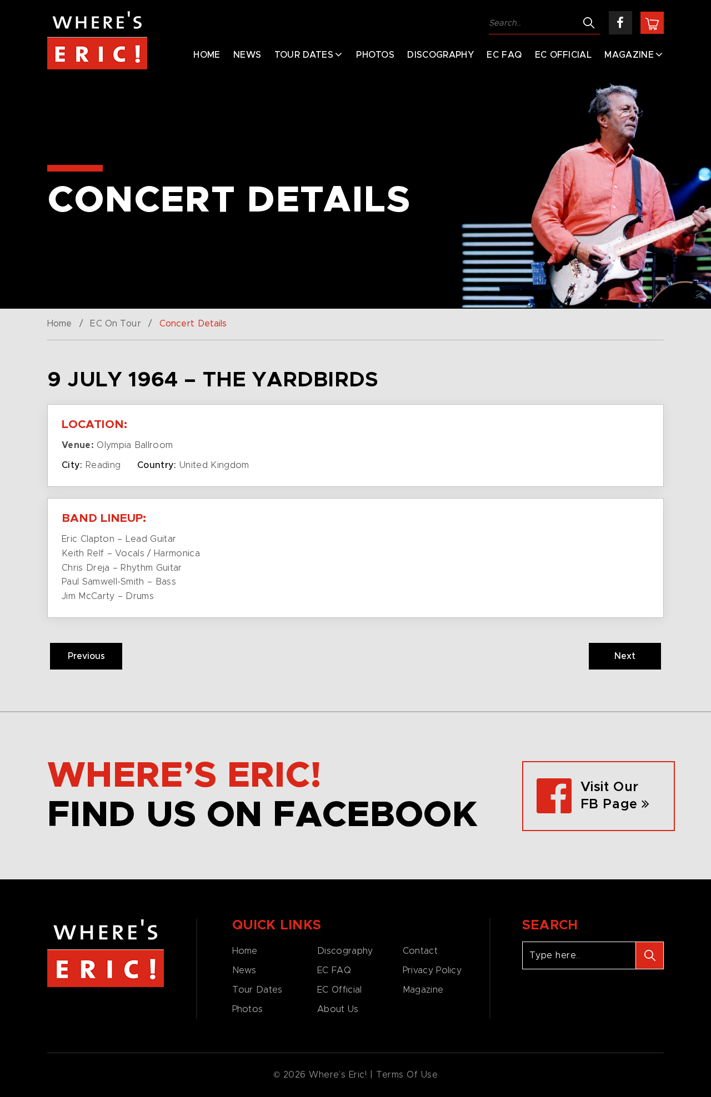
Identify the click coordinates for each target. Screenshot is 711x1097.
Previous (86, 656)
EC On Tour (115, 323)
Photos (375, 55)
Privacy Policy (432, 970)
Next (624, 656)
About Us (337, 1009)
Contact (420, 951)
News (247, 55)
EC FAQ (504, 55)
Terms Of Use (407, 1074)
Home (206, 55)
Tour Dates (303, 55)
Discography (440, 55)
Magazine (629, 55)
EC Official (563, 55)
